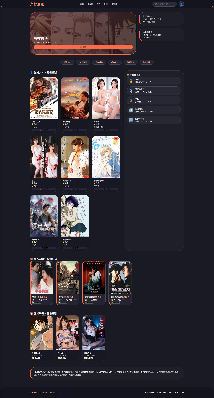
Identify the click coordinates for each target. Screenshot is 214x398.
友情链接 (53, 392)
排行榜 (114, 4)
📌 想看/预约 (44, 130)
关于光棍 (33, 392)
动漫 (106, 4)
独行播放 (83, 47)
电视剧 (90, 4)
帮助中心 (43, 392)
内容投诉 (62, 392)
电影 (82, 4)
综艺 (98, 4)
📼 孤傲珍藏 (37, 302)
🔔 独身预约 (36, 358)
